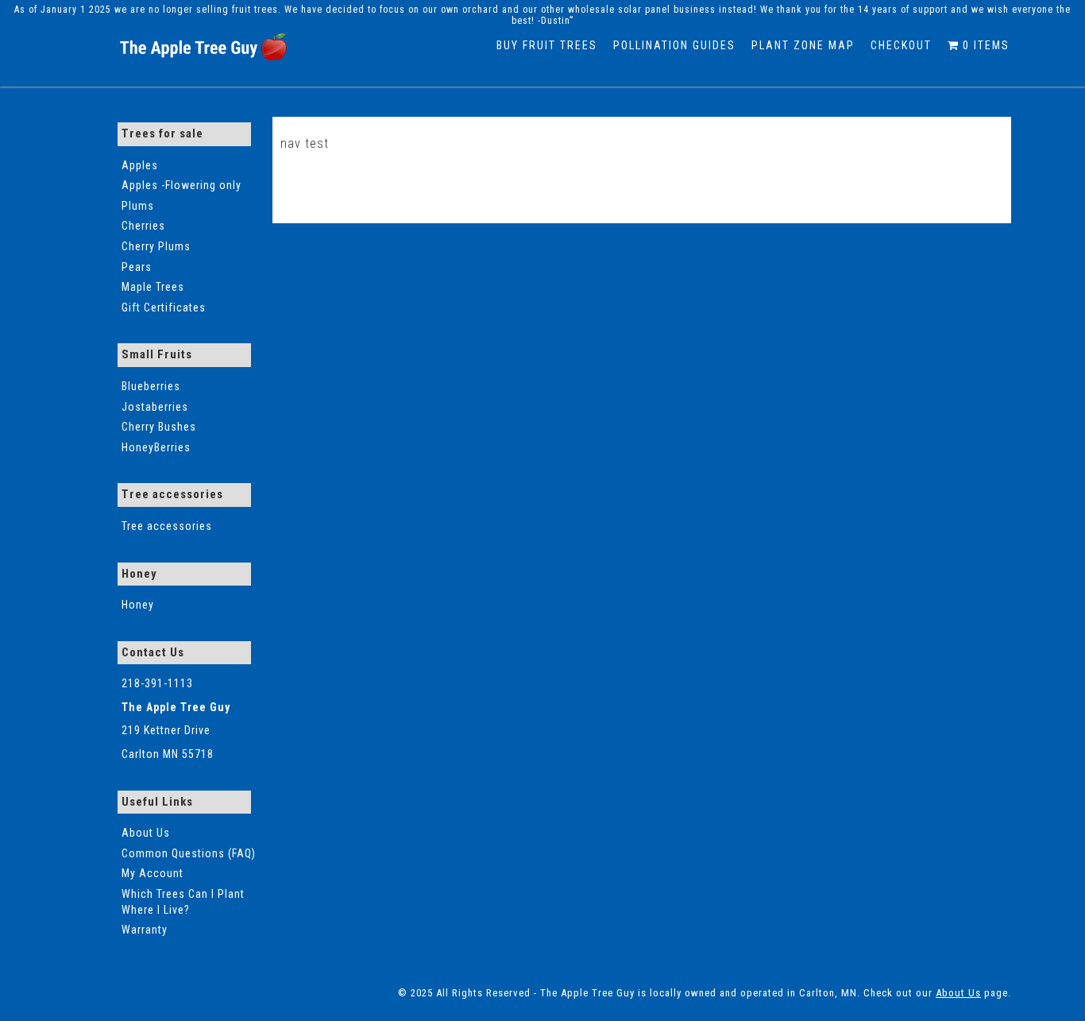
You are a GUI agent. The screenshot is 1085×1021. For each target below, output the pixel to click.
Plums (138, 205)
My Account (152, 873)
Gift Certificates (164, 307)
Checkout (901, 45)
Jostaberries (155, 406)
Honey (138, 604)
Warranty (145, 929)
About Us (146, 832)
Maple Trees (153, 286)
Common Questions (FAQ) (189, 853)
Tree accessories (167, 526)
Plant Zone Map (803, 45)
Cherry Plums (156, 246)
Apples (140, 165)
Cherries (143, 225)
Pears (137, 267)
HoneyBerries (156, 447)
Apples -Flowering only (181, 185)
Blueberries (151, 386)
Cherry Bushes (159, 426)
